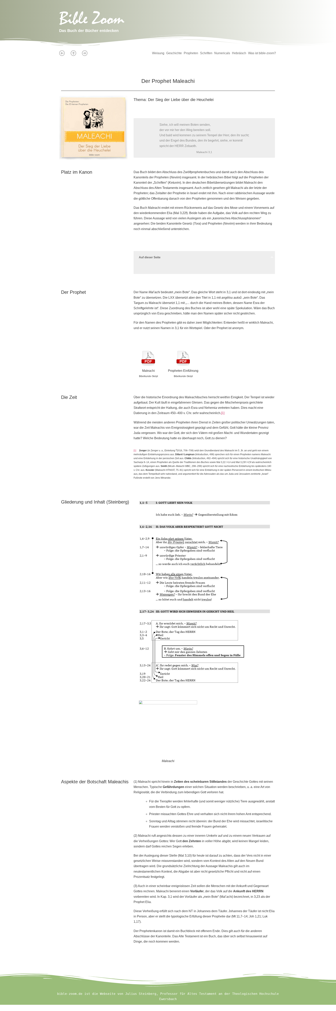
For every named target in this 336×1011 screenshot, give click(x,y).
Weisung (158, 53)
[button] (272, 257)
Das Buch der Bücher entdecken (89, 30)
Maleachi (148, 370)
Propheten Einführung (183, 370)
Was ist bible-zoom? (262, 53)
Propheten (191, 53)
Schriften (206, 53)
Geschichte (174, 53)
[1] (222, 413)
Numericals (222, 53)
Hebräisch (239, 53)
